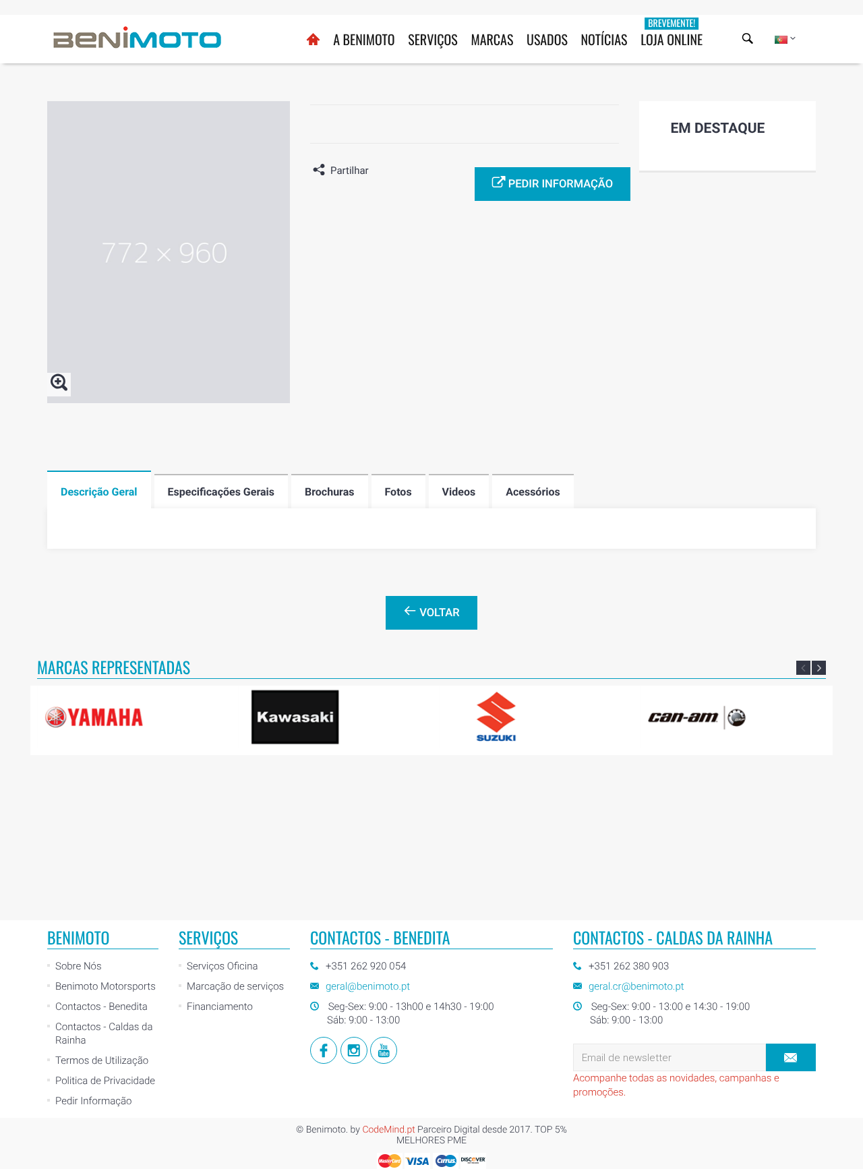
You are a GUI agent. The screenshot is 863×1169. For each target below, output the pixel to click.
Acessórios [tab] (533, 491)
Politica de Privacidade (105, 1081)
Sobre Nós (78, 966)
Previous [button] (803, 668)
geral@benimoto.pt (368, 986)
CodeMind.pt (388, 1130)
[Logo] (138, 37)
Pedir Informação (93, 1101)
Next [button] (819, 668)
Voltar (438, 613)
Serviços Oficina (222, 966)
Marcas (492, 39)
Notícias (604, 39)
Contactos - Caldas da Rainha (103, 1033)
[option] (132, 717)
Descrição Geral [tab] (99, 491)
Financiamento (220, 1006)
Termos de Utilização (101, 1060)
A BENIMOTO (363, 39)
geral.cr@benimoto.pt (636, 986)
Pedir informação (559, 184)
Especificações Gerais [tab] (221, 491)
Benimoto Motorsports (105, 986)
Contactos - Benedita (101, 1006)
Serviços (433, 39)
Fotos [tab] (398, 491)
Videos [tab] (459, 491)
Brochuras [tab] (330, 491)
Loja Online (672, 32)
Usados (547, 39)
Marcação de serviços (235, 986)
